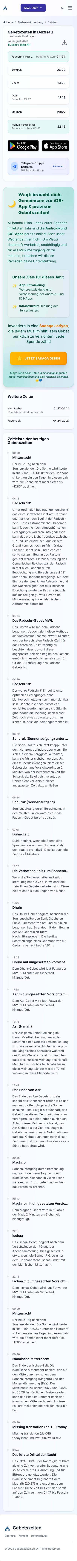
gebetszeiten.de (25, 1548)
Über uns (10, 1535)
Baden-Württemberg (30, 22)
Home (9, 22)
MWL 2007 (31, 7)
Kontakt (23, 1535)
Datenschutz (39, 1535)
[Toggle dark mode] (63, 8)
